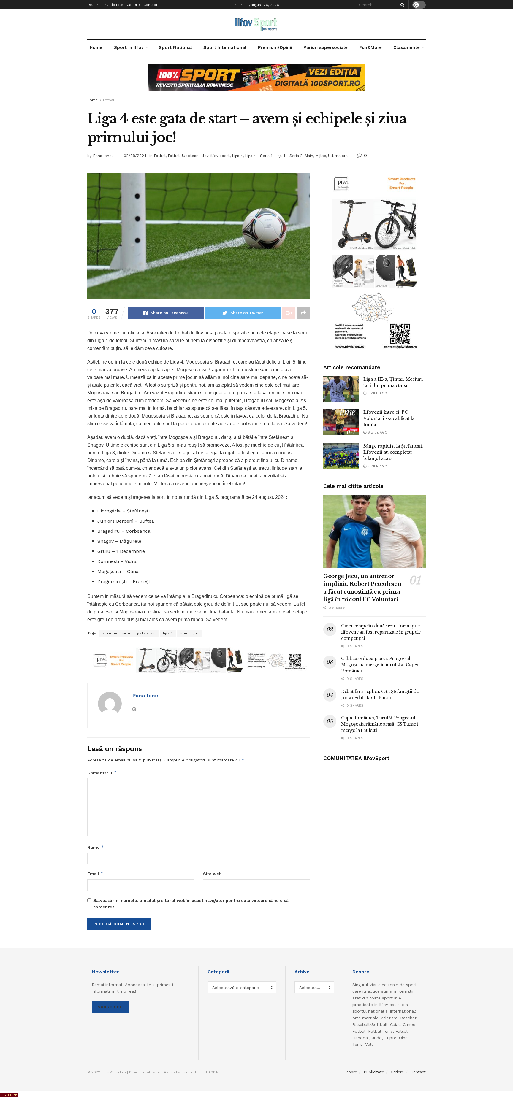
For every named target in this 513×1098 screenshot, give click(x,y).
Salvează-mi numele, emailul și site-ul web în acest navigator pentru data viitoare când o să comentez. (191, 903)
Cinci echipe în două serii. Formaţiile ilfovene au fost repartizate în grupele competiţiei (381, 632)
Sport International (224, 47)
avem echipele (116, 633)
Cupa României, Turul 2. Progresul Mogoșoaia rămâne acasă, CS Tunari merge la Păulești (379, 724)
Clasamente (406, 47)
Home (96, 47)
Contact (150, 5)
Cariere (133, 5)
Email (95, 873)
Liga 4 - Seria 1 (258, 155)
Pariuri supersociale (325, 47)
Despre (94, 5)
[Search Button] (401, 4)
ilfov (204, 155)
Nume (95, 847)
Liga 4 (237, 155)
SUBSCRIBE (110, 1007)
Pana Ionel (103, 155)
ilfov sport (220, 155)
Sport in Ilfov (129, 47)
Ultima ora (338, 155)
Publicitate (113, 5)
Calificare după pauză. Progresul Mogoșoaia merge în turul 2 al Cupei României (379, 665)
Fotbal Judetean (183, 155)
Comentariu (101, 772)
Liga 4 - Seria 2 (288, 155)
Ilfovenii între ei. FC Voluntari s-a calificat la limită (388, 418)
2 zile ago (376, 466)
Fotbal (108, 100)
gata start (146, 633)
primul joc (189, 633)
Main (309, 155)
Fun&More (370, 47)
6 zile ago (376, 432)
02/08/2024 (135, 155)
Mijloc (320, 155)
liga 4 (168, 633)
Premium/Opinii (275, 47)
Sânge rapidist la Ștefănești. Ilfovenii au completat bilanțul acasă (393, 452)
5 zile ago (376, 393)
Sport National (175, 47)
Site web (212, 873)
